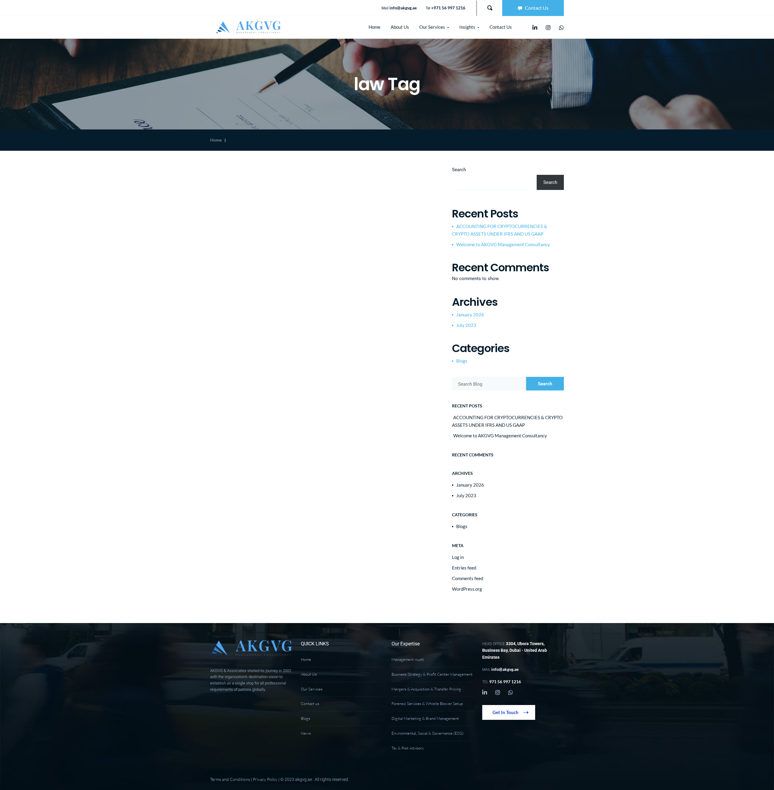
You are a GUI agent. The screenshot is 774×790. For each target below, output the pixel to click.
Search (459, 169)
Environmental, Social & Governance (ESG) (427, 733)
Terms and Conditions (230, 779)
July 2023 (466, 325)
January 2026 (470, 314)
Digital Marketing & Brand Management (425, 718)
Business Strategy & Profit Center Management (432, 674)
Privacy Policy (265, 779)
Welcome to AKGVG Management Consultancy (503, 244)
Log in (458, 557)
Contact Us (536, 8)
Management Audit (408, 659)
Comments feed (467, 578)
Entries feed (464, 567)
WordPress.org (467, 589)
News (306, 733)
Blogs (461, 361)
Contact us (310, 703)
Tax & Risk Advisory (408, 748)
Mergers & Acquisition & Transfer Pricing (426, 689)
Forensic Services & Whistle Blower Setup (427, 703)
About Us (309, 674)
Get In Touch (506, 712)
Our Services (312, 689)
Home (216, 139)
